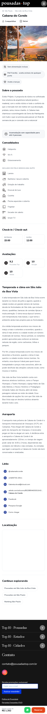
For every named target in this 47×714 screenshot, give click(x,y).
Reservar (38, 710)
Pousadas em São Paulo (14, 595)
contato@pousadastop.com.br (19, 664)
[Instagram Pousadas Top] (4, 672)
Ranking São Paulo (12, 601)
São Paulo (9, 11)
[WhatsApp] (27, 710)
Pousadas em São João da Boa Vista (20, 588)
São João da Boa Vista (23, 11)
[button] (23, 21)
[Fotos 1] (23, 43)
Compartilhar (10, 21)
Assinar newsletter (12, 692)
